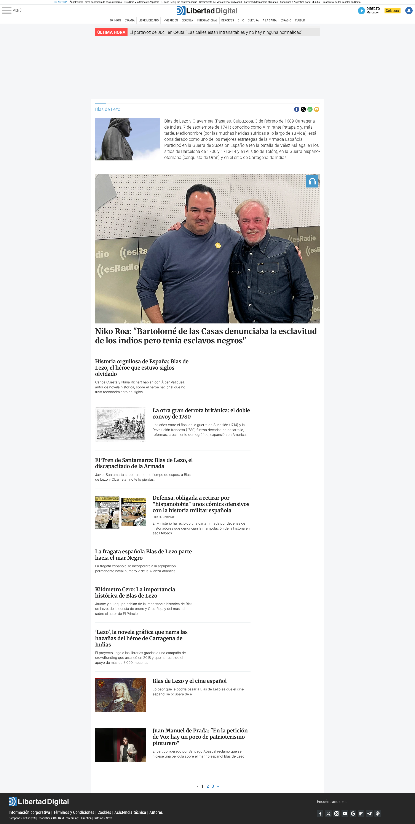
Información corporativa (29, 812)
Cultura (253, 20)
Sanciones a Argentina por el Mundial (300, 2)
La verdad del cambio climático (261, 2)
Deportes (227, 20)
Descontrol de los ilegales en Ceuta (341, 2)
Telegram (369, 813)
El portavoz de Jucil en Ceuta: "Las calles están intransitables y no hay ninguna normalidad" (216, 32)
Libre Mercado (149, 20)
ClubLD (300, 20)
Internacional (207, 20)
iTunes (377, 813)
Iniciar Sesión (409, 10)
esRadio (286, 20)
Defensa (187, 20)
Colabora (392, 10)
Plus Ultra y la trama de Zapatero (141, 2)
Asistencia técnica (130, 812)
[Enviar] (310, 109)
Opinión (115, 20)
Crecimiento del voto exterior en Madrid (220, 2)
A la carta (270, 20)
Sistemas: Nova (103, 818)
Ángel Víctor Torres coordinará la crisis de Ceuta (96, 2)
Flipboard (361, 813)
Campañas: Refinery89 (22, 818)
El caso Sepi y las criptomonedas (179, 2)
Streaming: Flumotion (79, 818)
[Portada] (207, 10)
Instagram (336, 813)
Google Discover (353, 813)
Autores (156, 812)
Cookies (104, 812)
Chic (241, 20)
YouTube (345, 813)
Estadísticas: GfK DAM (51, 818)
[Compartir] (296, 109)
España (130, 20)
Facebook (320, 813)
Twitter (328, 813)
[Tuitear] (303, 109)
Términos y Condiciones (73, 812)
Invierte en (170, 20)
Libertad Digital (163, 801)
